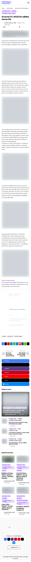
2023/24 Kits (10, 8)
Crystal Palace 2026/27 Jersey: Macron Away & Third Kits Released (22, 476)
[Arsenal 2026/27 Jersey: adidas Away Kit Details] (4, 441)
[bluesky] (13, 542)
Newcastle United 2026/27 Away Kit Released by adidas (18, 423)
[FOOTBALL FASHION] (7, 2)
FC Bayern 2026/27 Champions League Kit (22, 508)
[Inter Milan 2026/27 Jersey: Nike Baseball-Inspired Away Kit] (15, 404)
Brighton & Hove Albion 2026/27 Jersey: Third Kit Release (7, 475)
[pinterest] (15, 539)
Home (3, 8)
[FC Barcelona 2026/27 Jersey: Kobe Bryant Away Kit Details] (4, 431)
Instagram (13, 282)
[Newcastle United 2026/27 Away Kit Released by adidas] (4, 421)
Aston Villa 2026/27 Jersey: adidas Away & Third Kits (7, 507)
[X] (15, 365)
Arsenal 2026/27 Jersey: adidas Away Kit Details (18, 443)
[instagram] (12, 539)
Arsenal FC (10, 336)
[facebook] (5, 539)
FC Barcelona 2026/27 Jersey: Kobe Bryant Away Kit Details (19, 433)
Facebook (6, 282)
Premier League (18, 336)
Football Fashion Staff (10, 22)
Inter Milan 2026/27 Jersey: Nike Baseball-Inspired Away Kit (13, 411)
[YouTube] (19, 539)
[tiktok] (22, 539)
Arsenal (4, 336)
